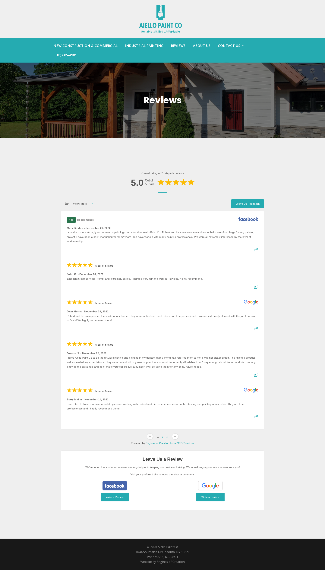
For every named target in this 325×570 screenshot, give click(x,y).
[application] (242, 45)
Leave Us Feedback (248, 203)
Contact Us (229, 45)
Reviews (178, 45)
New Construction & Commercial (85, 45)
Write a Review (115, 497)
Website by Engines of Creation (162, 562)
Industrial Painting (144, 45)
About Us (201, 45)
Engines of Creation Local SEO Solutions (170, 443)
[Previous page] (150, 436)
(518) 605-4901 (65, 55)
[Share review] (256, 250)
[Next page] (175, 436)
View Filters (80, 203)
